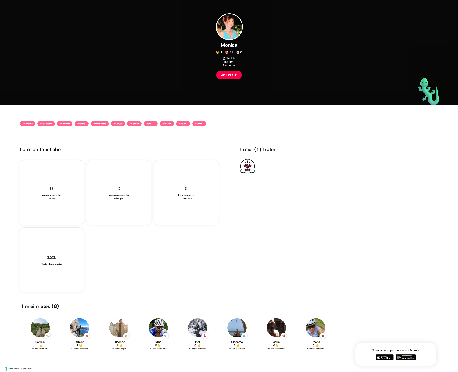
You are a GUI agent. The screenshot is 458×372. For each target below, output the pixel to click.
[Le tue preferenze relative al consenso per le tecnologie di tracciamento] (19, 368)
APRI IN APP (229, 75)
